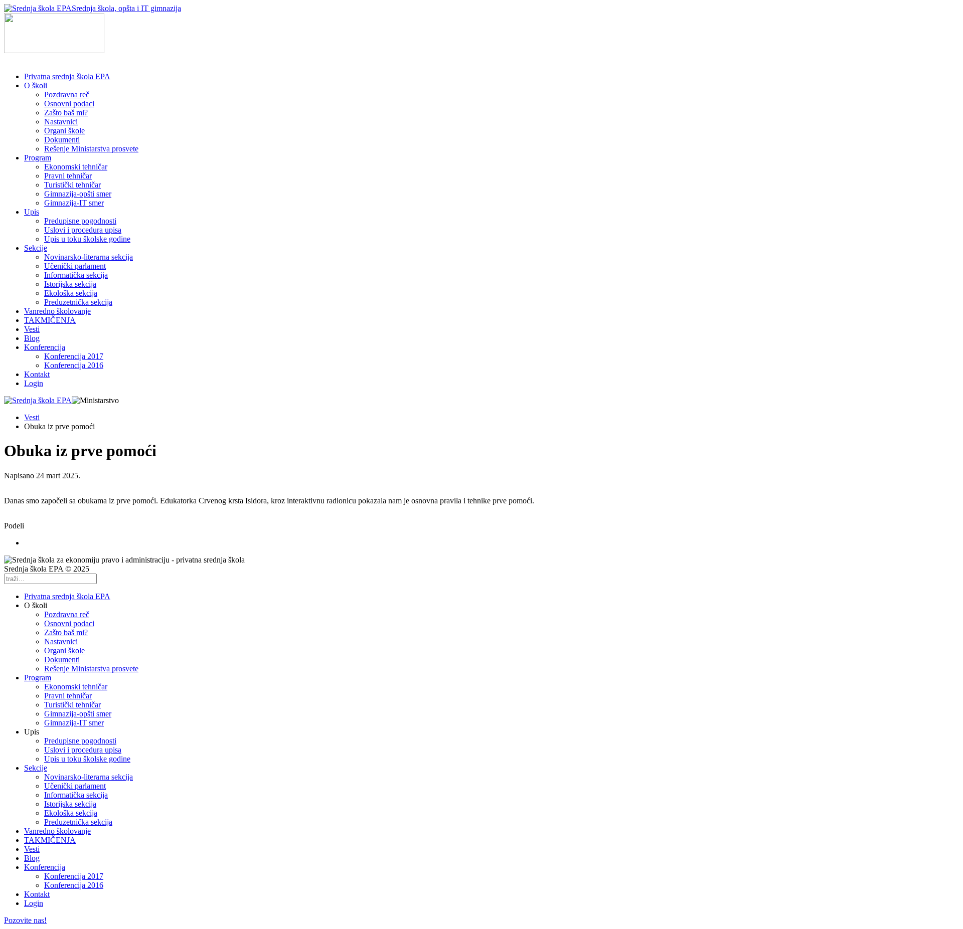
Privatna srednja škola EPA (67, 76)
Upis (31, 212)
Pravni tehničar (68, 175)
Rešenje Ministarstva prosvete (91, 148)
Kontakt (37, 374)
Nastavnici (61, 121)
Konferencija (44, 347)
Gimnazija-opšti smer (77, 194)
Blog (32, 338)
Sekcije (35, 248)
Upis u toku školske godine (87, 239)
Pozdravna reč (66, 94)
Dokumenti (62, 139)
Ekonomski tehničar (75, 166)
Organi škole (64, 130)
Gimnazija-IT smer (74, 203)
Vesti (32, 329)
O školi (35, 85)
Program (37, 157)
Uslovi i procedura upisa (82, 230)
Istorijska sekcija (70, 284)
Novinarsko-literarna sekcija (88, 257)
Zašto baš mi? (66, 112)
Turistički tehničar (72, 184)
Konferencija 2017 (73, 356)
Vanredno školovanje (57, 311)
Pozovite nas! (25, 920)
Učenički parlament (75, 266)
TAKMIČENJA (50, 320)
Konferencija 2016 (73, 365)
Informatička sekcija (76, 275)
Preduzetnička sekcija (78, 302)
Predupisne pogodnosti (80, 221)
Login (33, 383)
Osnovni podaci (69, 103)
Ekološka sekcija (70, 293)
